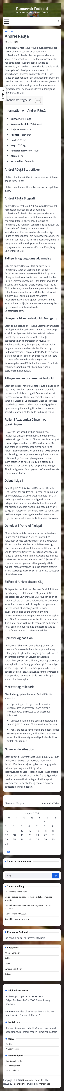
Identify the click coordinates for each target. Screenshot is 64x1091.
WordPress (44, 1084)
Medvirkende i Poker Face (16, 891)
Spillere (9, 31)
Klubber (8, 958)
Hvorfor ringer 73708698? (16, 913)
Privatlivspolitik (12, 1048)
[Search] (58, 21)
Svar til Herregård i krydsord (17, 919)
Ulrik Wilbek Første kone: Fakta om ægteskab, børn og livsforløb (28, 907)
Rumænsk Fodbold (32, 9)
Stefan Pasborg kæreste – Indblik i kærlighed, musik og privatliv (28, 898)
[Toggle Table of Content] (36, 100)
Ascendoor (18, 1084)
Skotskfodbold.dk (12, 1065)
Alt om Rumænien (12, 952)
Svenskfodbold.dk (13, 1070)
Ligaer (7, 963)
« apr (7, 852)
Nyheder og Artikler (13, 968)
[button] (3, 94)
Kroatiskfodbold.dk (13, 1060)
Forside (8, 1044)
